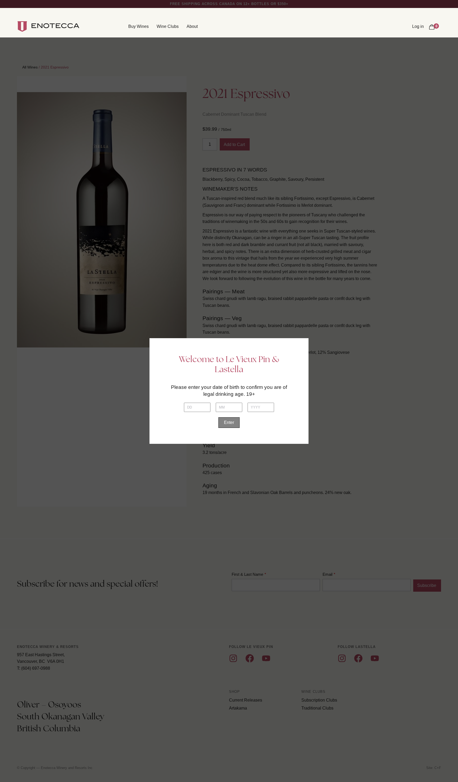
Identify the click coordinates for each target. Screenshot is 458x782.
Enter (229, 422)
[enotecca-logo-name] (55, 26)
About (192, 26)
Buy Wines (138, 26)
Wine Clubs (168, 26)
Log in (418, 26)
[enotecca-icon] (22, 26)
